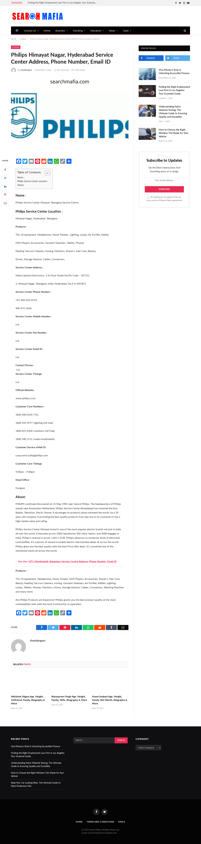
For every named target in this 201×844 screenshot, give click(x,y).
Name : (20, 177)
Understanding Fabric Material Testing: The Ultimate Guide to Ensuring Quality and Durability (173, 111)
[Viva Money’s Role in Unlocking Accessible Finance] (147, 74)
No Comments (63, 70)
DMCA (121, 822)
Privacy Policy (165, 200)
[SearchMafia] (37, 16)
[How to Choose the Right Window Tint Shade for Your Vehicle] (147, 134)
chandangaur (26, 70)
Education (95, 30)
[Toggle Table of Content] (45, 173)
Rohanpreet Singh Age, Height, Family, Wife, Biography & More (69, 698)
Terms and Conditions (100, 822)
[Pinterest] (5, 194)
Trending (78, 30)
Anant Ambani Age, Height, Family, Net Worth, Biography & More (109, 700)
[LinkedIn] (5, 186)
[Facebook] (5, 169)
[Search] (184, 30)
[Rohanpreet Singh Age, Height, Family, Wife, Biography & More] (70, 682)
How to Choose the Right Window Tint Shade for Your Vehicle (173, 133)
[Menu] (17, 30)
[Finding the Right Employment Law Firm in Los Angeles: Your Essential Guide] (147, 91)
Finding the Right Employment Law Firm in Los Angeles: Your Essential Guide (63, 3)
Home (47, 30)
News (112, 30)
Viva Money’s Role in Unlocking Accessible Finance (174, 71)
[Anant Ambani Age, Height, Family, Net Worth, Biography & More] (110, 682)
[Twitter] (5, 178)
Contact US (30, 30)
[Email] (5, 203)
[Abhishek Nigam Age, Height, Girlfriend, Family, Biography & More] (29, 682)
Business (60, 30)
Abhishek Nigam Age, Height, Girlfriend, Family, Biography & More (28, 700)
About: (20, 185)
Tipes (126, 30)
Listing (15, 47)
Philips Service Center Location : (32, 181)
